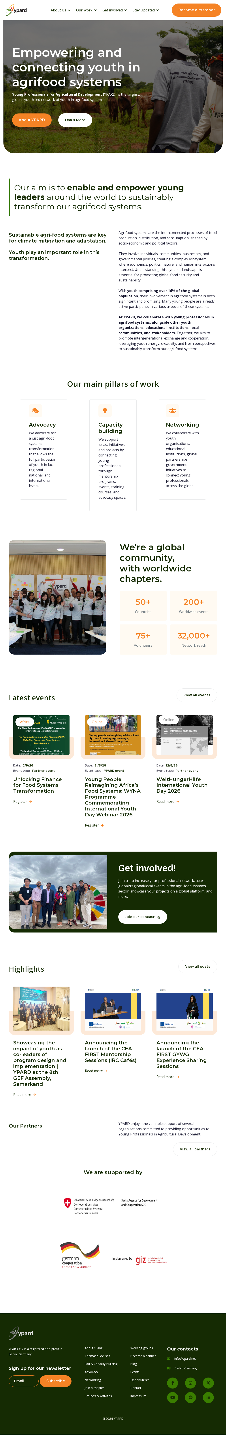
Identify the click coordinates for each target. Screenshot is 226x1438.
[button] (60, 10)
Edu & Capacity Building (101, 1364)
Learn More (75, 120)
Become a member (196, 10)
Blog (133, 1364)
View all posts (197, 966)
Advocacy (91, 1372)
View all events (197, 695)
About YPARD (32, 120)
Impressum (138, 1396)
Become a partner (143, 1356)
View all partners (195, 1149)
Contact (135, 1388)
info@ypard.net (185, 1358)
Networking (93, 1380)
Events (134, 1372)
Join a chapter (94, 1388)
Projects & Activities (98, 1396)
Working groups (141, 1348)
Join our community (142, 917)
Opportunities (139, 1380)
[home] (22, 10)
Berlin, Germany (186, 1368)
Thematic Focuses (97, 1356)
